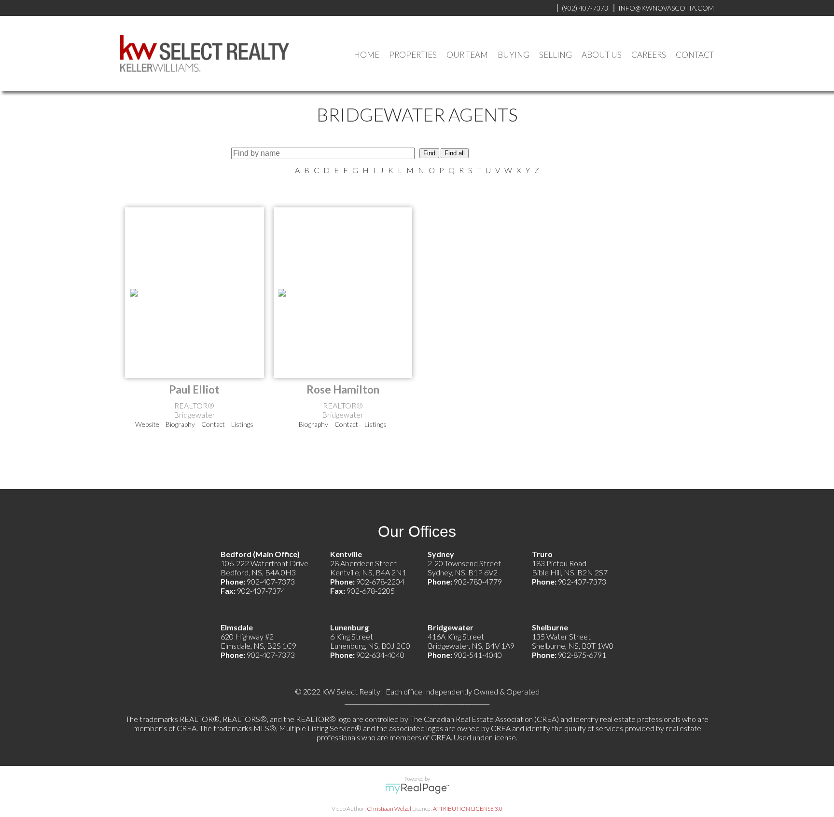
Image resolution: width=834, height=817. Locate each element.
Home (366, 55)
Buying (513, 55)
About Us (602, 55)
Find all (455, 153)
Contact (695, 55)
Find (429, 153)
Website (147, 424)
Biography (180, 424)
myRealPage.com (417, 788)
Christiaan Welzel (389, 808)
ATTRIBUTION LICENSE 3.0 (467, 808)
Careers (648, 55)
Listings (242, 424)
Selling (555, 55)
